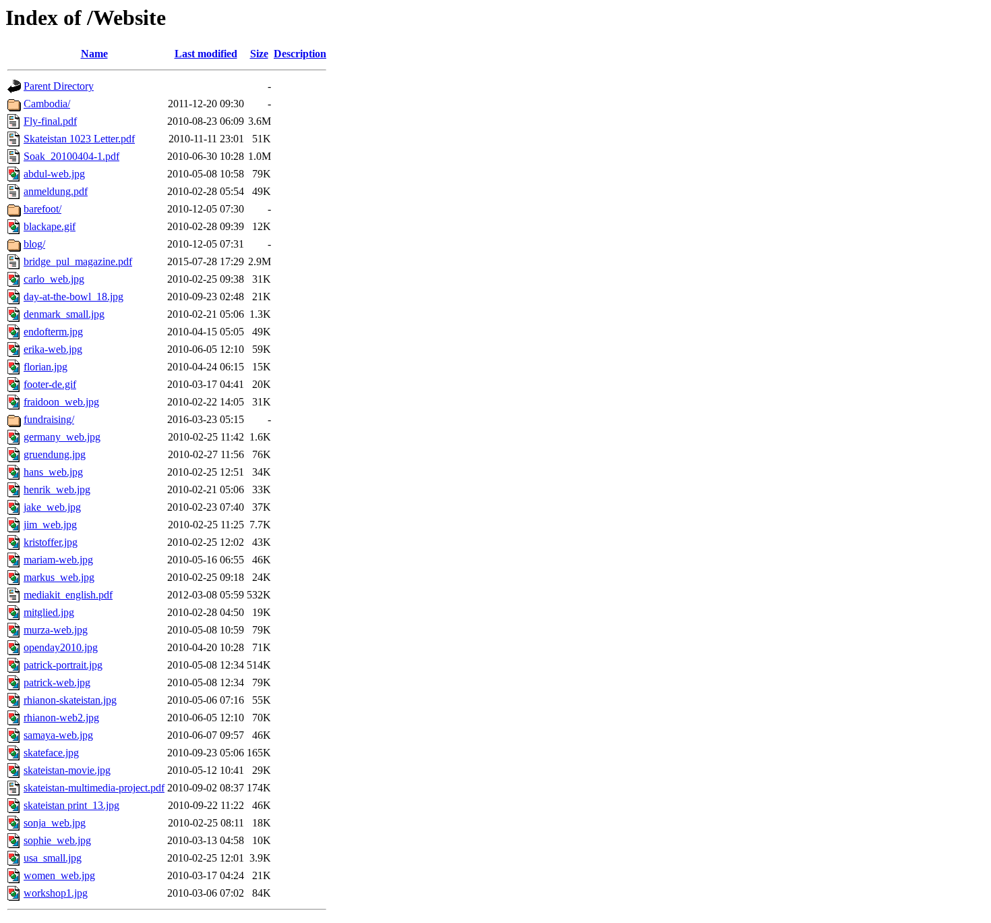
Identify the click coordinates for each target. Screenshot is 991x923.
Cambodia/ (47, 103)
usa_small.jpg (53, 858)
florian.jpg (45, 366)
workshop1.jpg (56, 893)
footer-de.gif (50, 384)
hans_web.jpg (53, 472)
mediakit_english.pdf (68, 594)
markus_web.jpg (59, 577)
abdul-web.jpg (54, 173)
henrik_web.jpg (57, 489)
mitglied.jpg (49, 612)
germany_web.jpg (62, 437)
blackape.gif (50, 226)
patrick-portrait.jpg (63, 665)
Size (259, 53)
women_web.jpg (59, 875)
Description (300, 53)
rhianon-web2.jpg (61, 717)
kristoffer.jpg (51, 542)
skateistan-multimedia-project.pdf (94, 787)
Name (94, 53)
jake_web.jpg (52, 507)
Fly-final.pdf (50, 121)
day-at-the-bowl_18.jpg (73, 296)
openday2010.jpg (61, 647)
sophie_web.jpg (57, 840)
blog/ (34, 244)
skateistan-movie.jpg (67, 770)
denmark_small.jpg (64, 314)
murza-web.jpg (56, 630)
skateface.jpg (51, 752)
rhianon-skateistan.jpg (70, 700)
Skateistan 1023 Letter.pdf (79, 138)
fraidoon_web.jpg (61, 402)
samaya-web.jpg (58, 735)
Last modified (206, 53)
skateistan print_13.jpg (71, 805)
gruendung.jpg (55, 454)
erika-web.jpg (53, 349)
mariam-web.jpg (58, 559)
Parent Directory (59, 86)
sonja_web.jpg (55, 823)
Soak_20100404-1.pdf (71, 156)
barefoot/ (42, 209)
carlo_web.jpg (54, 279)
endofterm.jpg (53, 331)
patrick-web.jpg (57, 682)
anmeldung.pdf (56, 191)
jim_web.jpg (50, 524)
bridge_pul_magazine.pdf (78, 261)
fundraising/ (49, 419)
